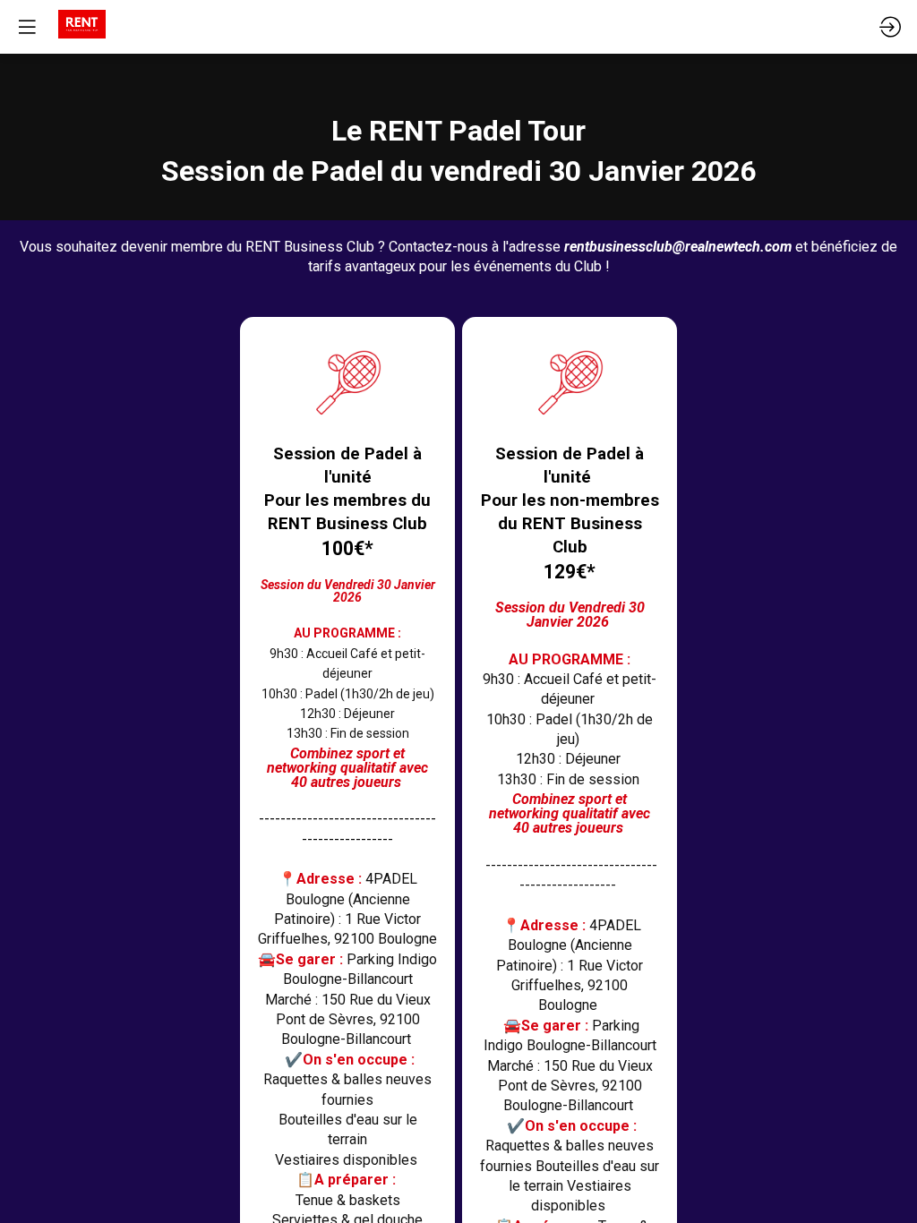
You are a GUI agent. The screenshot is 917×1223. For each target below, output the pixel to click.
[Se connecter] (890, 27)
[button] (27, 27)
